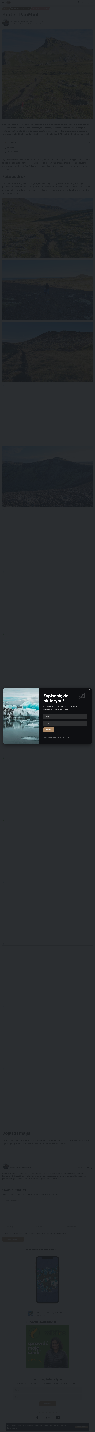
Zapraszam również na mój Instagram (56, 737)
